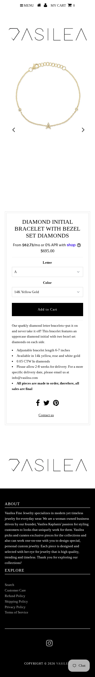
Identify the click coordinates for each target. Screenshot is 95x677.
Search (9, 585)
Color (47, 283)
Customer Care (15, 590)
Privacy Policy (15, 607)
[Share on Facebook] (38, 404)
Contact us (46, 415)
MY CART (63, 5)
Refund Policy (15, 596)
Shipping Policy (16, 601)
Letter (47, 262)
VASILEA (63, 663)
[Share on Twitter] (46, 404)
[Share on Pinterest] (56, 404)
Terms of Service (16, 612)
